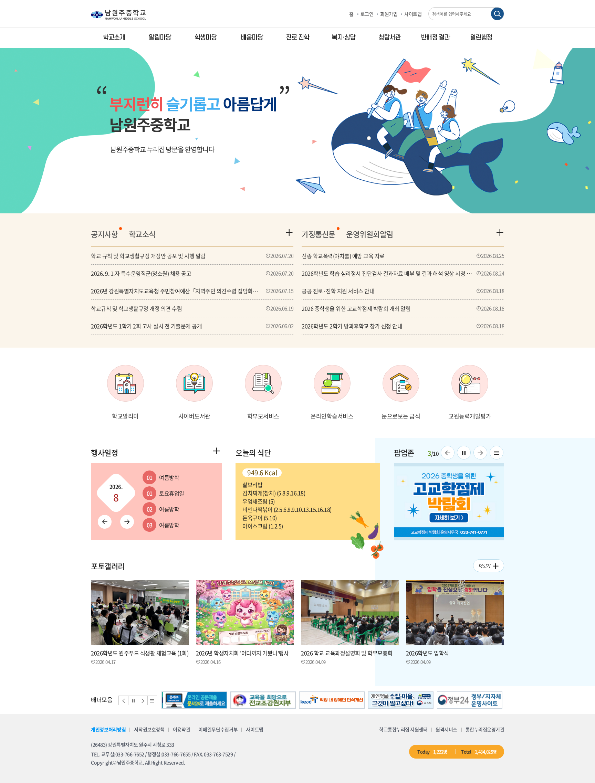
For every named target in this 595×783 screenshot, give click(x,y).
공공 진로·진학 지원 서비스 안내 (403, 291)
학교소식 (142, 234)
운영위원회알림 (369, 234)
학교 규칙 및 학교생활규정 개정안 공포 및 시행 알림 (192, 256)
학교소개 (114, 37)
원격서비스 (446, 729)
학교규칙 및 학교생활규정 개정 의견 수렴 (192, 308)
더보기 (484, 565)
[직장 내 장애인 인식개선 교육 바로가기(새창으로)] (332, 700)
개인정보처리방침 (108, 729)
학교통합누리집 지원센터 (403, 729)
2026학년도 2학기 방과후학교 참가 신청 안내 (403, 326)
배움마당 (252, 37)
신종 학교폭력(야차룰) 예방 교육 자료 (403, 256)
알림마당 (160, 37)
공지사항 (104, 234)
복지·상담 (343, 37)
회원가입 (388, 13)
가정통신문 (318, 234)
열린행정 (481, 37)
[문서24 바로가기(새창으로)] (194, 700)
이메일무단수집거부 (218, 729)
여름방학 (163, 477)
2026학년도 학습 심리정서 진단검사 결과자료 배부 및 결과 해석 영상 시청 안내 (403, 273)
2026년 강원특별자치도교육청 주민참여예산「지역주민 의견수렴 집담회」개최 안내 (192, 291)
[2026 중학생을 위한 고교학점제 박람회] (449, 501)
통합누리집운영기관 (485, 729)
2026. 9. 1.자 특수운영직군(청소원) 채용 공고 (192, 273)
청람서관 (389, 37)
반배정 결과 (435, 37)
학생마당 (206, 37)
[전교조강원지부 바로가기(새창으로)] (263, 700)
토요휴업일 (165, 493)
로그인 (367, 13)
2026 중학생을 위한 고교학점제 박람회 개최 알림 (403, 308)
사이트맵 (412, 13)
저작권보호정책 (149, 729)
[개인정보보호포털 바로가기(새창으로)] (401, 700)
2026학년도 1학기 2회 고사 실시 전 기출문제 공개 (192, 326)
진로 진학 (297, 37)
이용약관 (181, 729)
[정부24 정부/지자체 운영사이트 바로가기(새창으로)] (469, 700)
